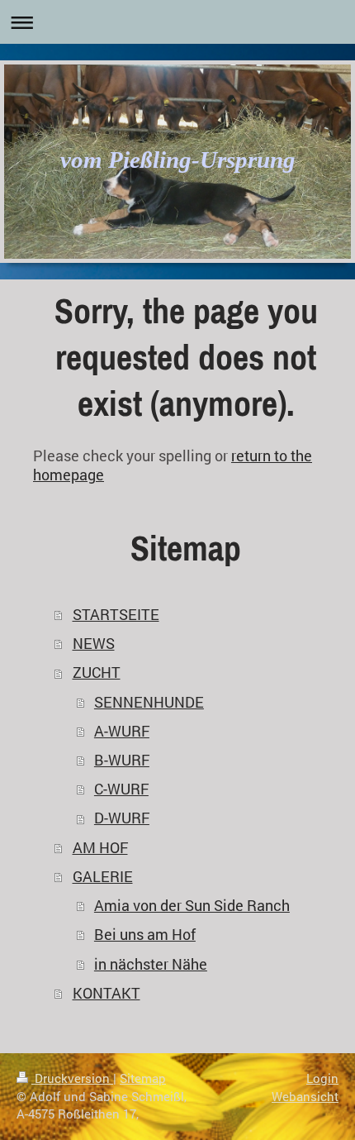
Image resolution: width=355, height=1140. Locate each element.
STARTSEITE (116, 614)
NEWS (94, 643)
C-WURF (121, 789)
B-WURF (121, 760)
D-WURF (121, 818)
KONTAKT (106, 993)
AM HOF (100, 847)
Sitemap (143, 1078)
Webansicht (305, 1096)
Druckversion (72, 1078)
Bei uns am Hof (145, 934)
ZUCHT (97, 672)
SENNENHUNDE (149, 702)
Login (322, 1078)
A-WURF (121, 731)
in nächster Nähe (150, 964)
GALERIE (103, 876)
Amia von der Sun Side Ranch (192, 905)
